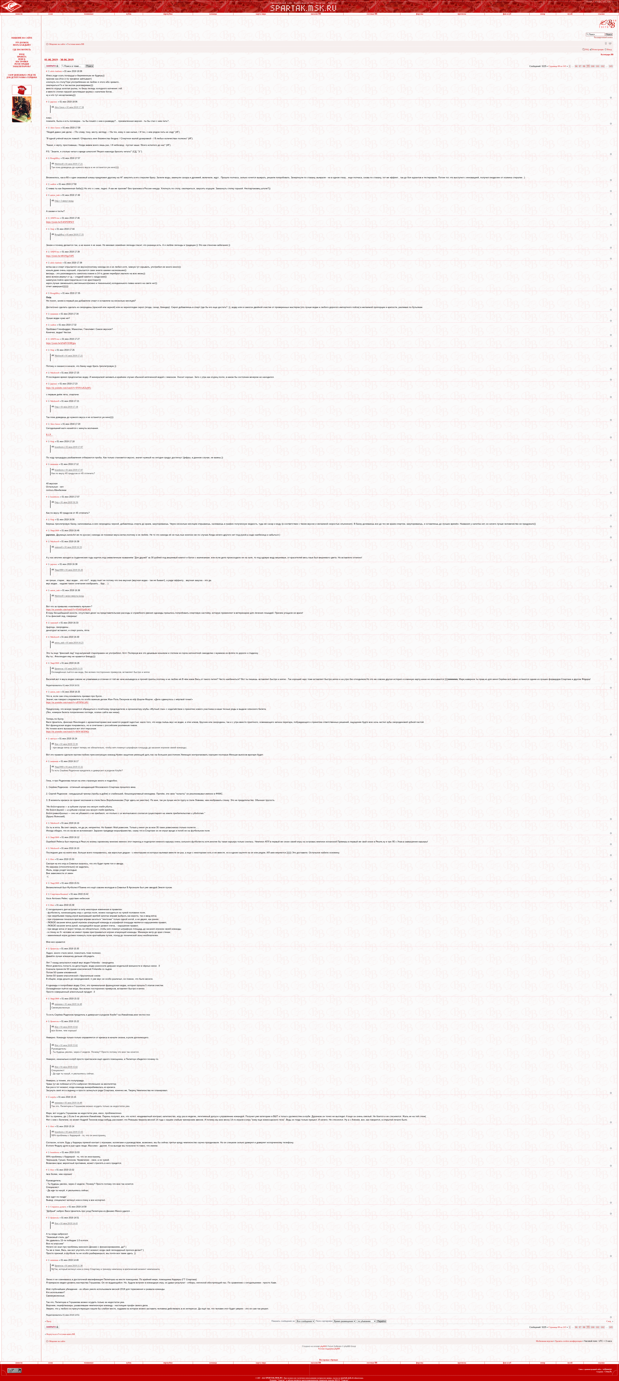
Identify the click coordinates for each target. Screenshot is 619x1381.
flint (52, 859)
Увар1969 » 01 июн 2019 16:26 (69, 570)
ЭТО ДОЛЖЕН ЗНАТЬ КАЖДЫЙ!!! (22, 43)
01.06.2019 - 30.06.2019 (59, 59)
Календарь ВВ (607, 54)
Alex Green (55, 127)
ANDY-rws (54, 218)
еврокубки (167, 14)
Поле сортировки (324, 1321)
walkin (53, 184)
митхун (53, 738)
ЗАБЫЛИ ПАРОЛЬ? (22, 66)
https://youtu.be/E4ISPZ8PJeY (60, 222)
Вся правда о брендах (328, 1360)
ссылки (601, 14)
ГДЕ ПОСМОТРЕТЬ (22, 50)
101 (597, 66)
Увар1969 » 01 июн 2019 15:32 (69, 767)
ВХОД (21, 54)
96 (576, 66)
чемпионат (88, 14)
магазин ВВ (316, 14)
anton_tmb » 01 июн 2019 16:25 (69, 642)
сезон (50, 14)
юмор (542, 14)
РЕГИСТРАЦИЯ (22, 64)
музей (569, 14)
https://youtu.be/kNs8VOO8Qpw (61, 343)
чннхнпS (54, 623)
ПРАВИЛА (21, 57)
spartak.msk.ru (347, 1378)
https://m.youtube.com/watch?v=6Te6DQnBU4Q (68, 609)
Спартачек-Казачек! (59, 894)
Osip (52, 229)
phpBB (323, 1346)
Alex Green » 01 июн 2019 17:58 (69, 107)
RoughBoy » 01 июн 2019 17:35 (69, 234)
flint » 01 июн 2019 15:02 (66, 1027)
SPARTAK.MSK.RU (274, 1378)
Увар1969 (54, 530)
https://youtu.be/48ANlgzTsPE (60, 256)
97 (580, 66)
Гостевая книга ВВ (75, 44)
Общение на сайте (57, 44)
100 (592, 66)
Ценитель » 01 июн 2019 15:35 (69, 668)
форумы (419, 14)
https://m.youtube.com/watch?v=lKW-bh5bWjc (67, 731)
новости (18, 14)
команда (213, 14)
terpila (53, 1097)
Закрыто (47, 65)
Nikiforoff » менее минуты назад (69, 596)
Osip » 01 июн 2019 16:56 (66, 502)
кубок (128, 14)
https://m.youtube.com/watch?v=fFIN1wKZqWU (68, 388)
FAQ (587, 49)
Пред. (49, 1321)
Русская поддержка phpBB (329, 1349)
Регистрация (598, 49)
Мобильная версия (605, 43)
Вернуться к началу (611, 98)
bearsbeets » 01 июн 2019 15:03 (69, 1132)
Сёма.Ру (608, 1372)
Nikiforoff (54, 373)
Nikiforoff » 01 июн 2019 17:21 (69, 164)
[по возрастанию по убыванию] (372, 1321)
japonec (53, 101)
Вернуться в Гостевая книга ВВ (60, 1334)
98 (584, 66)
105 (611, 66)
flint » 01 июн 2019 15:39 (66, 744)
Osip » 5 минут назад (64, 201)
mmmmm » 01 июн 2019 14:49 (68, 1004)
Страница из (557, 66)
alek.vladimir (56, 71)
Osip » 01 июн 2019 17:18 (66, 407)
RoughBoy (55, 158)
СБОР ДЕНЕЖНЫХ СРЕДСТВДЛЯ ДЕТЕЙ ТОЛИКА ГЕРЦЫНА (21, 76)
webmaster (607, 1369)
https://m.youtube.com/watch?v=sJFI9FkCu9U (67, 702)
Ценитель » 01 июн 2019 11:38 (69, 1265)
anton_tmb (55, 195)
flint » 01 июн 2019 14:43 (66, 1223)
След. (608, 1321)
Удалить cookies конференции (568, 1341)
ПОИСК (21, 59)
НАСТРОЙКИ (22, 61)
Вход (609, 49)
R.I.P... (49, 434)
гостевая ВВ (372, 14)
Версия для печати (610, 43)
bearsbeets (54, 497)
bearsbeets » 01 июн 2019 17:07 (69, 447)
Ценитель (54, 948)
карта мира (261, 14)
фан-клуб (507, 14)
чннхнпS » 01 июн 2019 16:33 (68, 547)
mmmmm (54, 314)
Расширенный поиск (603, 37)
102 (602, 66)
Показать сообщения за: (283, 1321)
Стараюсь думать (58, 1206)
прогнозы (462, 14)
